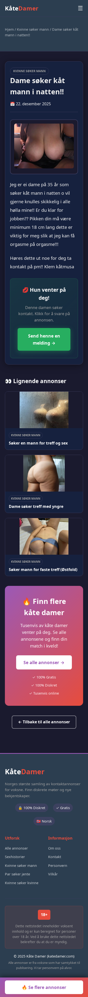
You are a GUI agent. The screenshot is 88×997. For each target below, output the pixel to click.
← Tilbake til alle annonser (44, 722)
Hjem (9, 29)
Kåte (21, 8)
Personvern (57, 865)
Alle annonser (16, 848)
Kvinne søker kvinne (21, 883)
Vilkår (53, 874)
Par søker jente (17, 874)
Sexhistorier (15, 856)
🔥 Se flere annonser (44, 987)
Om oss (54, 848)
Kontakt (54, 856)
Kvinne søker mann (33, 29)
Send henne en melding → (44, 339)
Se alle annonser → (44, 662)
